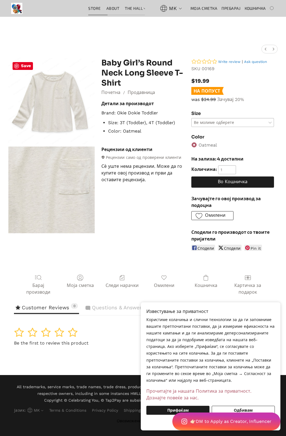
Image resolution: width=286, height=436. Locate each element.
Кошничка (206, 285)
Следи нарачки (122, 285)
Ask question (255, 62)
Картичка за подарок (247, 289)
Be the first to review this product (51, 343)
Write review (229, 62)
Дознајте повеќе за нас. (172, 397)
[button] (226, 421)
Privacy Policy (105, 410)
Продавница (141, 92)
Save (26, 65)
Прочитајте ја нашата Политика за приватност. (198, 391)
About (113, 8)
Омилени (164, 285)
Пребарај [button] (230, 8)
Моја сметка (80, 285)
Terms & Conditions (67, 410)
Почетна (110, 92)
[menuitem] (266, 49)
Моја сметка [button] (204, 8)
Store (94, 8)
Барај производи (38, 289)
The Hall (134, 8)
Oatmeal (208, 145)
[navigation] (171, 8)
